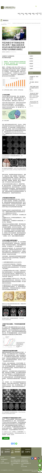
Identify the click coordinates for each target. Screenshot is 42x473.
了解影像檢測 (5, 438)
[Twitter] (14, 444)
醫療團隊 (17, 452)
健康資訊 (4, 23)
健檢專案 (7, 452)
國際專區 (40, 14)
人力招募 (2, 461)
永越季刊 (31, 68)
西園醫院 (13, 457)
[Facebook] (12, 444)
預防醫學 (33, 14)
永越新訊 (31, 56)
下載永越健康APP (4, 459)
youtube (35, 458)
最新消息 (19, 14)
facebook (32, 458)
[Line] (16, 444)
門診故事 (31, 66)
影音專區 (31, 61)
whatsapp (38, 458)
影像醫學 (29, 14)
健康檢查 (26, 14)
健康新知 (9, 23)
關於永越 (22, 14)
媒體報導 (31, 63)
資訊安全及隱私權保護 (4, 463)
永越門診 (36, 14)
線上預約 (2, 457)
